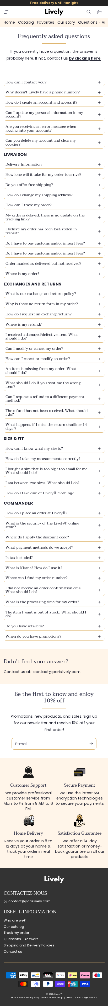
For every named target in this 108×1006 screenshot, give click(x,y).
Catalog (26, 22)
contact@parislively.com (56, 671)
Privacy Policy (33, 997)
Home (9, 22)
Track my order (16, 932)
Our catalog (14, 926)
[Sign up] (91, 743)
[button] (6, 12)
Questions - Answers (21, 939)
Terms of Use (48, 997)
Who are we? (15, 920)
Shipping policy (64, 997)
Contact (77, 997)
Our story (66, 22)
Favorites (45, 22)
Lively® (58, 994)
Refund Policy (18, 997)
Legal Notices (90, 997)
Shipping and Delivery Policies (29, 945)
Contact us (13, 951)
